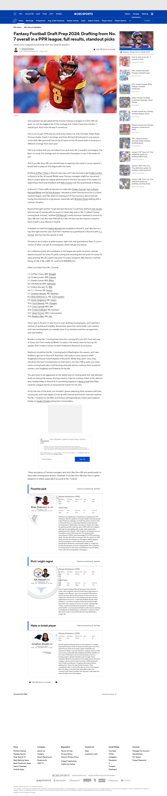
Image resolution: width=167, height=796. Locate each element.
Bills (50, 287)
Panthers (55, 293)
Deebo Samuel (79, 189)
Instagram (113, 757)
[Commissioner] (89, 779)
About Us (41, 751)
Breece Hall (84, 381)
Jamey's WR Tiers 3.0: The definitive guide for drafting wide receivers (141, 168)
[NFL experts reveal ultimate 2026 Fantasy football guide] (124, 143)
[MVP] (101, 779)
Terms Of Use (66, 751)
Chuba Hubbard (39, 310)
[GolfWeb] (126, 780)
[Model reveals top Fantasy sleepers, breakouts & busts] (124, 129)
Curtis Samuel (38, 306)
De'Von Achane (53, 192)
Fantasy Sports (20, 754)
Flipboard (113, 769)
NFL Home (17, 27)
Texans (49, 290)
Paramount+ (42, 760)
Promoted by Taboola (108, 694)
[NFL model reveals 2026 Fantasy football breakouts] (124, 88)
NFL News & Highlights (32, 27)
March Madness (20, 766)
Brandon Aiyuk (81, 199)
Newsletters (137, 754)
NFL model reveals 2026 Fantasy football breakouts (142, 86)
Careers (40, 754)
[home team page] (38, 500)
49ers (51, 280)
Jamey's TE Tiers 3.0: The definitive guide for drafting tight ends (142, 154)
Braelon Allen (38, 316)
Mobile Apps (19, 769)
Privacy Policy (66, 754)
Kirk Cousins (66, 182)
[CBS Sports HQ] (79, 775)
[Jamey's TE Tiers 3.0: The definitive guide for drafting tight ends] (124, 156)
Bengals (52, 274)
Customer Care (91, 754)
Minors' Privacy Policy (70, 757)
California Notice (68, 764)
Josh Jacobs (96, 209)
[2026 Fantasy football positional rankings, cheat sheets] (124, 102)
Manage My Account (140, 751)
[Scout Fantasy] (113, 780)
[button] (130, 21)
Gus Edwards (38, 303)
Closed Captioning (68, 761)
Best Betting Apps (21, 760)
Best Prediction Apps (22, 763)
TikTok (111, 754)
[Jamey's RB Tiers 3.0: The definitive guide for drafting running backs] (124, 183)
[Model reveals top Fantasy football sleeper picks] (124, 115)
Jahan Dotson (38, 313)
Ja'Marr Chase (41, 173)
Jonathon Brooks (38, 293)
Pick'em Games (20, 751)
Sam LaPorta (92, 189)
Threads (112, 766)
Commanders (58, 297)
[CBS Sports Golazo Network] (101, 775)
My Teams (136, 757)
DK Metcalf (61, 215)
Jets (50, 316)
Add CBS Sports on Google (105, 49)
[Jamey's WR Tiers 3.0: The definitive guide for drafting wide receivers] (124, 170)
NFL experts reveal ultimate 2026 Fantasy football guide (141, 140)
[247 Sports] (43, 780)
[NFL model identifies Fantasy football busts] (124, 75)
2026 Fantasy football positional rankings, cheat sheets (142, 100)
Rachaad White (34, 192)
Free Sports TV (20, 757)
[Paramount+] (75, 780)
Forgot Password (139, 760)
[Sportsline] (60, 780)
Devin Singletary (38, 300)
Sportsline (97, 489)
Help (87, 751)
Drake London (95, 173)
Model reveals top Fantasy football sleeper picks (142, 112)
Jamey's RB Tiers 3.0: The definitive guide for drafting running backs (142, 181)
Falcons (52, 277)
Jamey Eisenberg (27, 49)
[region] (136, 40)
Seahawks (51, 284)
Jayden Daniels (43, 401)
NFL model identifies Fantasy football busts (141, 72)
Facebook (113, 760)
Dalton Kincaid (55, 228)
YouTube (112, 751)
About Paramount (44, 757)
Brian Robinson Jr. (39, 297)
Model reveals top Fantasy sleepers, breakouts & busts (142, 127)
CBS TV (40, 763)
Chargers (53, 303)
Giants (53, 300)
